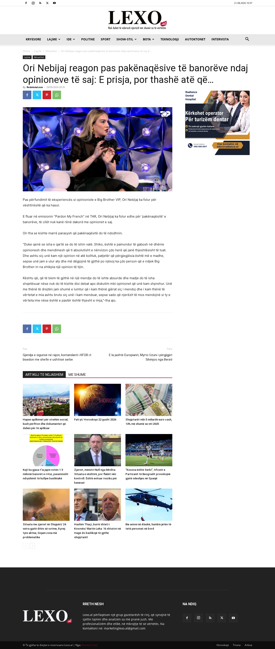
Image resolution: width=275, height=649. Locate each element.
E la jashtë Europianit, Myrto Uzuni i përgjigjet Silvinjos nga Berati (140, 357)
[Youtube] (54, 3)
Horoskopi (223, 645)
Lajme (52, 39)
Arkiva (248, 645)
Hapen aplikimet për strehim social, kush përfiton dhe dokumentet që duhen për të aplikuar (45, 424)
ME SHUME (77, 375)
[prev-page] (25, 545)
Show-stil (124, 39)
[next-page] (32, 545)
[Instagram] (33, 3)
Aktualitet (51, 51)
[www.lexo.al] (137, 20)
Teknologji (169, 39)
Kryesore (33, 39)
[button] (247, 40)
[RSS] (40, 3)
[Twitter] (47, 3)
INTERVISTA (220, 39)
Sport (105, 39)
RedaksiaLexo (35, 87)
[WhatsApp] (56, 95)
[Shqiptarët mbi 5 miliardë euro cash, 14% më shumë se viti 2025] (148, 400)
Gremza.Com (90, 645)
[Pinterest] (47, 95)
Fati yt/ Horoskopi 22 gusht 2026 (95, 419)
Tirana (237, 645)
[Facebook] (26, 3)
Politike (88, 39)
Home (26, 51)
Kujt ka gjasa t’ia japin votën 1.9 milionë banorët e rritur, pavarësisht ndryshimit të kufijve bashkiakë (45, 474)
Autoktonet (195, 39)
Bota (147, 39)
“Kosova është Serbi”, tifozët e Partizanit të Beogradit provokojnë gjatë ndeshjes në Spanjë (147, 474)
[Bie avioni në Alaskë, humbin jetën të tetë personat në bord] (148, 505)
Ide (69, 39)
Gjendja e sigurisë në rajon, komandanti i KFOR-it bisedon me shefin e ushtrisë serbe (57, 357)
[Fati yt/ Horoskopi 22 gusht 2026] (97, 400)
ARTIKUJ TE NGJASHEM (44, 375)
